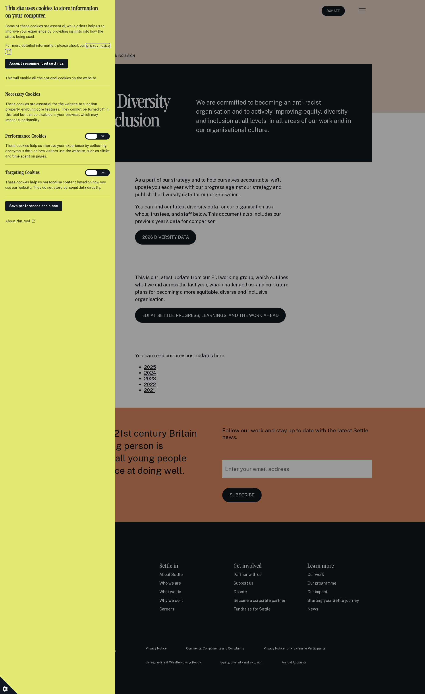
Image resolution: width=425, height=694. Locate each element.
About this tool (20, 221)
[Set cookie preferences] (9, 685)
